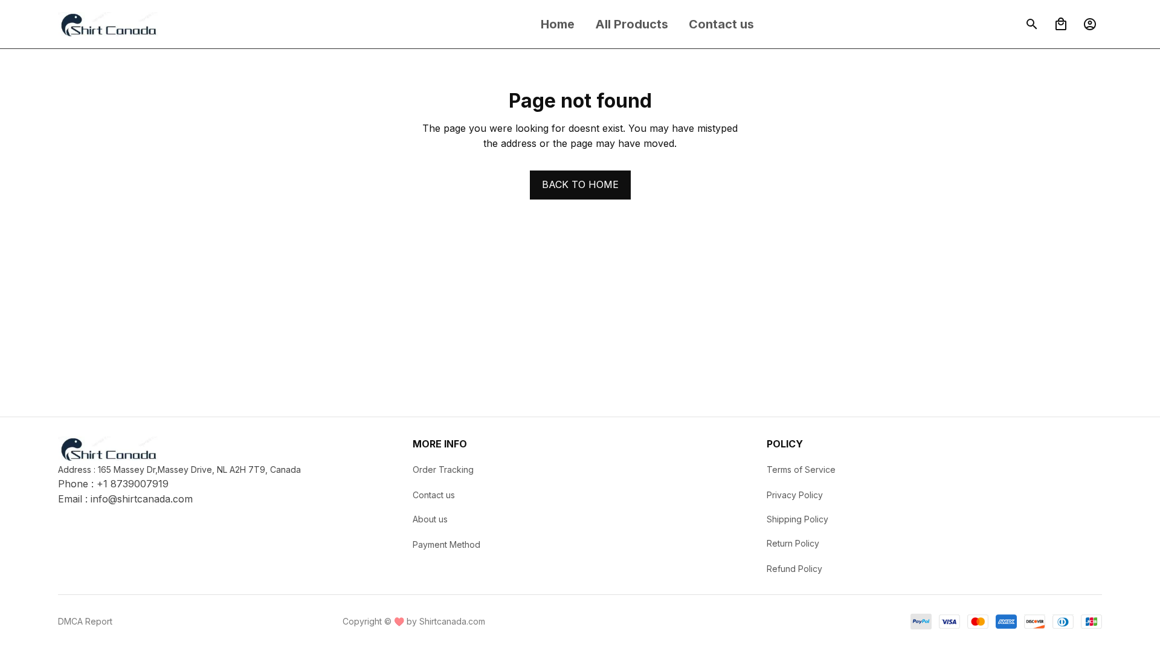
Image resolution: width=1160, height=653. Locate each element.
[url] (142, 499)
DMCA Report (85, 621)
